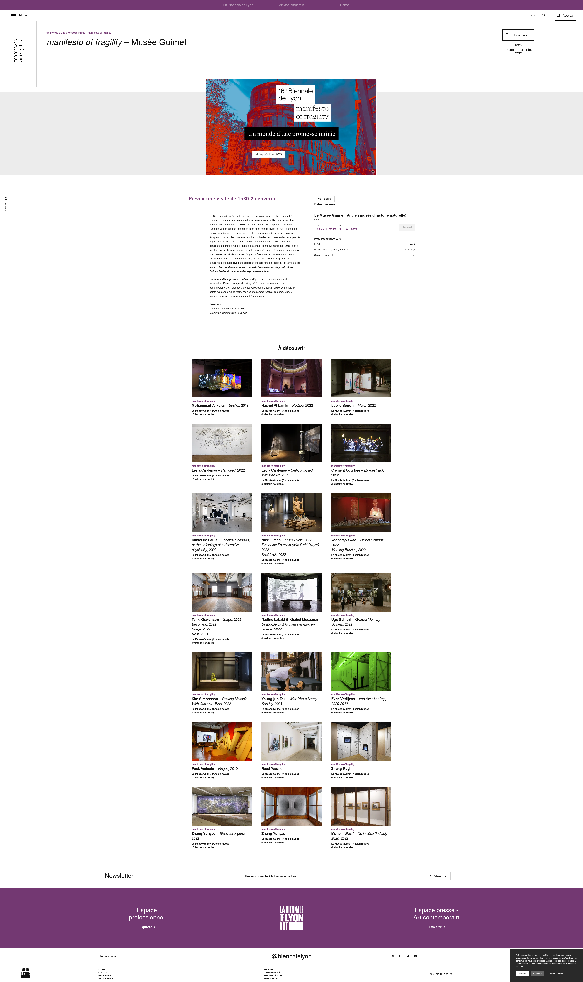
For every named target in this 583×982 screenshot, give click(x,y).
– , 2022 (287, 405)
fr (531, 15)
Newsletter (104, 975)
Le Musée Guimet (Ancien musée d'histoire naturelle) (360, 215)
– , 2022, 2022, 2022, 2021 (216, 626)
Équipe (101, 969)
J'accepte (522, 973)
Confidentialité (272, 972)
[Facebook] (400, 956)
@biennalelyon (292, 956)
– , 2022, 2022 (357, 544)
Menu (23, 15)
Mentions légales (273, 975)
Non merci (537, 973)
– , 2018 (220, 405)
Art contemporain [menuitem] (291, 4)
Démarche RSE (271, 978)
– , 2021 (289, 701)
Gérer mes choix (556, 973)
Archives (268, 969)
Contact (102, 972)
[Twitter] (407, 956)
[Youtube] (415, 956)
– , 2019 (215, 768)
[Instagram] (392, 956)
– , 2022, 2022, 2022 (290, 547)
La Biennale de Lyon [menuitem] (238, 4)
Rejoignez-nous (106, 978)
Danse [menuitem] (344, 4)
